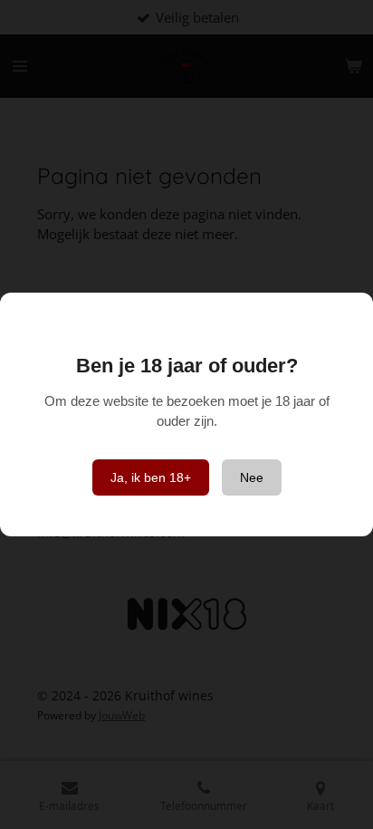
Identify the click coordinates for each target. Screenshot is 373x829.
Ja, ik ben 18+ (150, 477)
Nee (251, 477)
